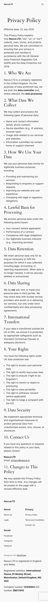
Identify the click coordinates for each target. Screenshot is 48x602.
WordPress (21, 555)
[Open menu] (42, 4)
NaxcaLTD (8, 4)
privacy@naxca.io (20, 460)
